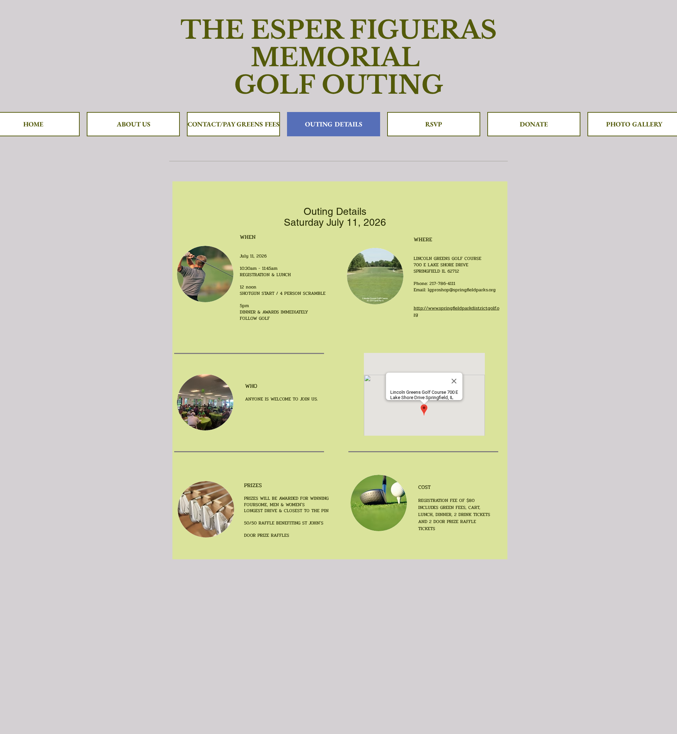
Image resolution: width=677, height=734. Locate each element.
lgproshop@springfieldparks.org (462, 289)
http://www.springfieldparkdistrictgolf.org (456, 311)
